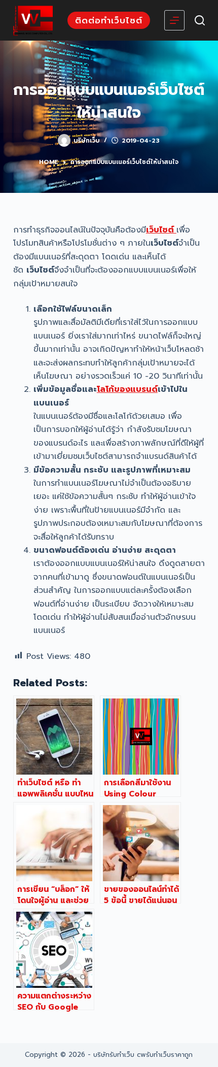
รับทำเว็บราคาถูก (169, 1054)
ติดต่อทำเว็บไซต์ (108, 20)
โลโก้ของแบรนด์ (127, 389)
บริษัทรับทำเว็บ (113, 1054)
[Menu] (174, 20)
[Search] (200, 20)
